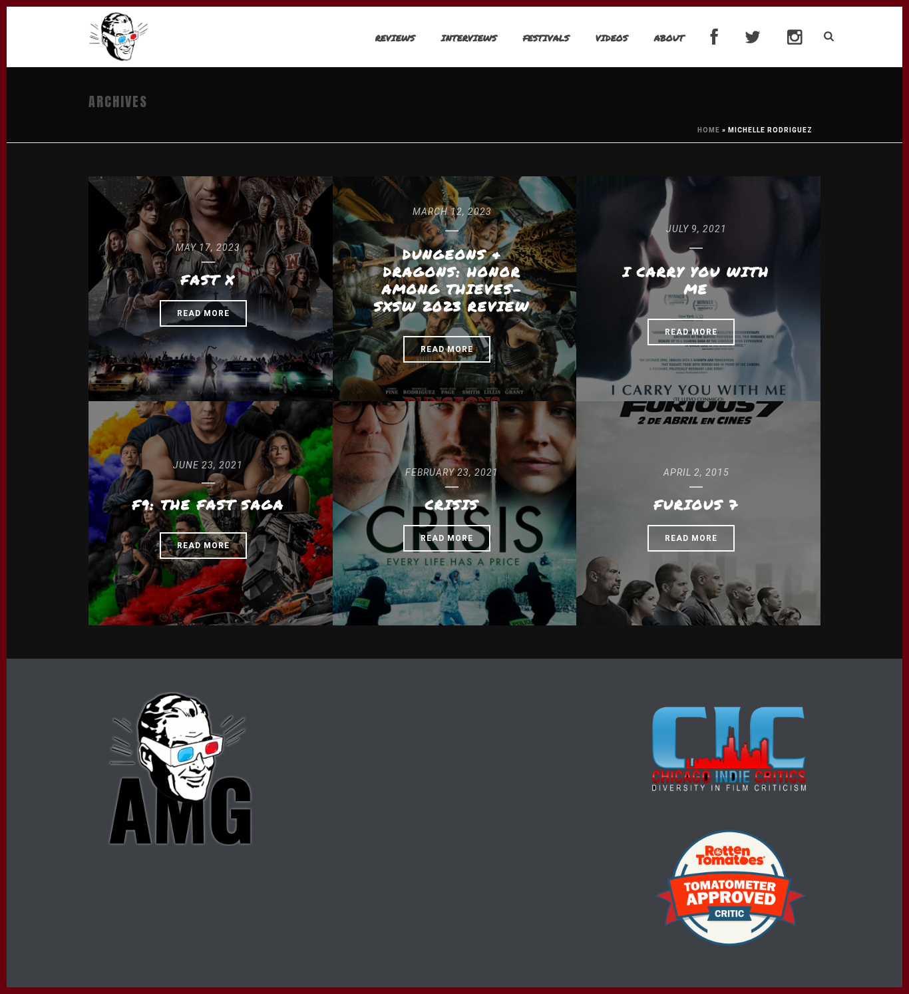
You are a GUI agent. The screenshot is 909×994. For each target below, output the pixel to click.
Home (708, 130)
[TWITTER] (752, 37)
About (669, 38)
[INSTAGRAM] (794, 37)
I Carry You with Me (696, 280)
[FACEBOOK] (714, 37)
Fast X (208, 279)
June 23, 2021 (208, 465)
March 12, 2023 (452, 211)
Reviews (395, 38)
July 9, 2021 (696, 229)
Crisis (452, 504)
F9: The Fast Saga (208, 504)
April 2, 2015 (696, 472)
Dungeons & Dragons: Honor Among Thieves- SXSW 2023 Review (452, 280)
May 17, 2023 (208, 247)
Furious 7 (696, 504)
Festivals (546, 38)
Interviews (468, 38)
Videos (612, 38)
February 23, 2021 (451, 472)
